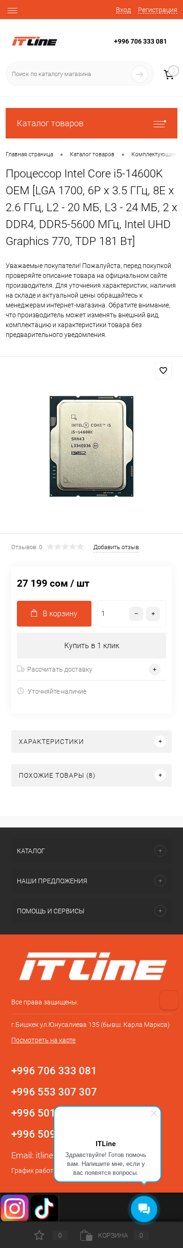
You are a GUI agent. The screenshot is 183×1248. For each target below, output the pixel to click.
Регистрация (157, 10)
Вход (123, 10)
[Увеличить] (91, 446)
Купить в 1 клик (91, 645)
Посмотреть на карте (43, 1040)
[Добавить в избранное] (163, 370)
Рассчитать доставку (59, 669)
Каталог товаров (50, 123)
